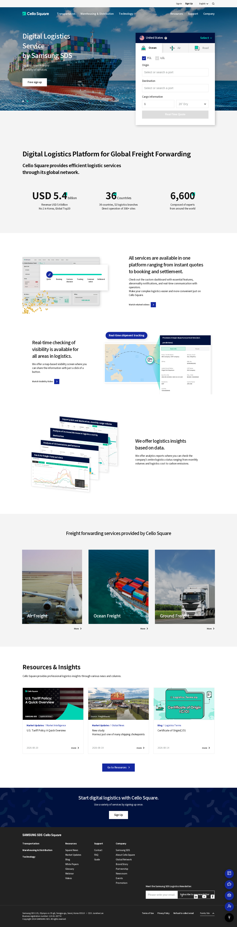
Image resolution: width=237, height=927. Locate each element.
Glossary (69, 868)
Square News (71, 850)
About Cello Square (125, 854)
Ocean (153, 48)
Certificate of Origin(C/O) (172, 730)
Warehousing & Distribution (97, 13)
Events (119, 878)
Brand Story (122, 864)
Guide (97, 859)
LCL (162, 58)
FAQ (96, 854)
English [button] (202, 3)
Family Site (205, 913)
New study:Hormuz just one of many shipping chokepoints (118, 732)
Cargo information (152, 96)
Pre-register (35, 77)
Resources (176, 13)
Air (179, 48)
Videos (68, 878)
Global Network (124, 859)
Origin (145, 65)
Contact (98, 850)
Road (205, 48)
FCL (149, 58)
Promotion (121, 882)
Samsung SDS (123, 850)
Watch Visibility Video (42, 381)
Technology (126, 13)
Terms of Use (148, 913)
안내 (165, 38)
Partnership (122, 868)
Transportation (66, 13)
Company (209, 13)
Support (193, 13)
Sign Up (118, 814)
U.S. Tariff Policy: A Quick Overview (46, 730)
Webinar (69, 873)
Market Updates (73, 854)
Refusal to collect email (183, 913)
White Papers (72, 864)
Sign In (179, 3)
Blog (67, 859)
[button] (35, 14)
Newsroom (121, 873)
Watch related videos (139, 304)
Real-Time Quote (175, 114)
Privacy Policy (163, 913)
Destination (148, 80)
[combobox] (192, 104)
